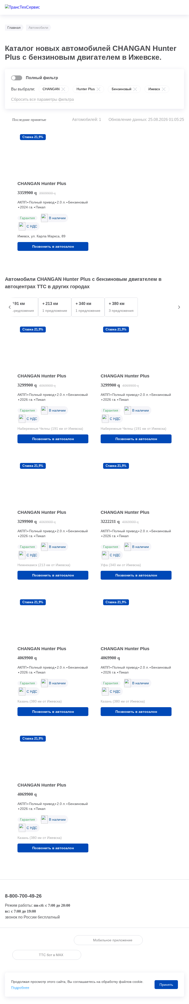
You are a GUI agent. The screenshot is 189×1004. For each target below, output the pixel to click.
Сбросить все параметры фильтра (42, 99)
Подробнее (20, 988)
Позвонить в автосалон (53, 246)
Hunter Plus (86, 89)
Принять (166, 985)
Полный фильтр (42, 78)
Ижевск (154, 89)
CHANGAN (51, 89)
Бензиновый (121, 89)
